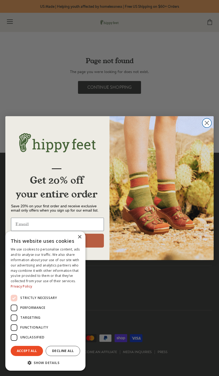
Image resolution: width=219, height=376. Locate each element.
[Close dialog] (207, 123)
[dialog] (45, 301)
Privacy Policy (21, 286)
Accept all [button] (27, 351)
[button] (45, 362)
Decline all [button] (63, 351)
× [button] (79, 237)
